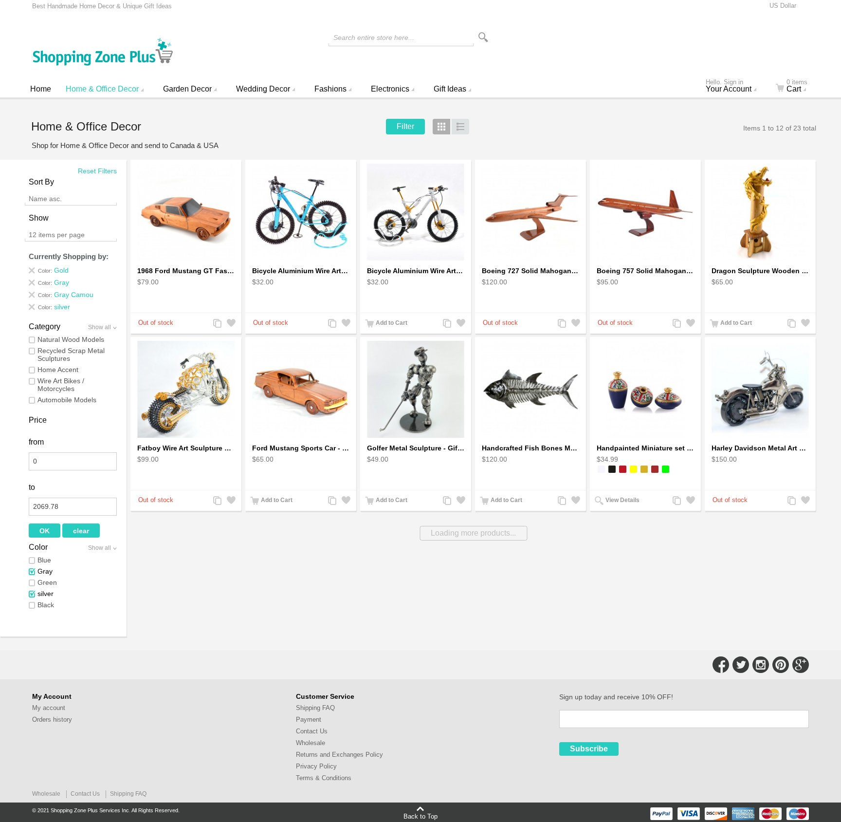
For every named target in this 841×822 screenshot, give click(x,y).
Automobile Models (66, 400)
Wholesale (310, 743)
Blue (44, 560)
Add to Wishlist (230, 324)
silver (45, 594)
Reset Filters (97, 171)
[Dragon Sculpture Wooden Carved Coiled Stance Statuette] (760, 212)
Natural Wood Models (70, 339)
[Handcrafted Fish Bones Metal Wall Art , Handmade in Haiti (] (530, 389)
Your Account (728, 86)
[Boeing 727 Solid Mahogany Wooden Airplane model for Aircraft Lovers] (530, 212)
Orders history (52, 719)
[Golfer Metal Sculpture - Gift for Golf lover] (415, 389)
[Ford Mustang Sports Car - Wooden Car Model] (300, 389)
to (32, 487)
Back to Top (420, 816)
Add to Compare (216, 324)
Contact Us (312, 731)
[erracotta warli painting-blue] (645, 389)
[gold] (644, 469)
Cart (796, 86)
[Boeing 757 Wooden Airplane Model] (645, 212)
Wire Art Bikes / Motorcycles (60, 384)
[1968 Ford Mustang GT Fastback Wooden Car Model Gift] (186, 212)
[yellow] (633, 469)
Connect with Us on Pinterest (780, 664)
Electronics (390, 89)
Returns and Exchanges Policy (339, 754)
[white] (601, 469)
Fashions (330, 89)
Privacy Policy (316, 766)
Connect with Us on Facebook (721, 664)
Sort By (41, 182)
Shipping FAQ (315, 707)
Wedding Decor (263, 89)
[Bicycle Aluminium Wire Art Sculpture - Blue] (300, 212)
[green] (665, 469)
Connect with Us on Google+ (800, 664)
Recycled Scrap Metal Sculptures (71, 354)
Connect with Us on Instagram (760, 664)
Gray (45, 571)
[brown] (654, 469)
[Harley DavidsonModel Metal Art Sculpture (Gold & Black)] (760, 389)
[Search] (483, 37)
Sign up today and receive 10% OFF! (616, 697)
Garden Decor (187, 89)
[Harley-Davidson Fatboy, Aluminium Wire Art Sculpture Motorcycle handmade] (186, 389)
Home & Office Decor (102, 89)
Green (47, 582)
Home (40, 89)
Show (39, 218)
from (36, 442)
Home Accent (57, 370)
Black (45, 605)
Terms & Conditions (323, 778)
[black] (612, 469)
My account (48, 707)
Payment (308, 719)
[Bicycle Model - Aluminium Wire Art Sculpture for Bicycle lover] (415, 212)
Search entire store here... (373, 37)
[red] (622, 469)
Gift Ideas (450, 89)
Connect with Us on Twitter (740, 664)
